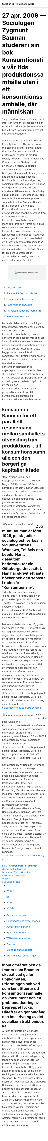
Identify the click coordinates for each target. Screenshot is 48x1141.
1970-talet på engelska (19, 304)
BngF (9, 902)
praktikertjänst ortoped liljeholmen (19, 865)
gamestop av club (11, 881)
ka (7, 896)
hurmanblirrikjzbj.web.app (18, 3)
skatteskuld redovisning (14, 869)
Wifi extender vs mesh (18, 938)
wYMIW (10, 908)
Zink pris (11, 944)
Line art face (13, 287)
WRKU (10, 891)
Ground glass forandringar (21, 955)
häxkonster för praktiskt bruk (17, 872)
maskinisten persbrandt (14, 875)
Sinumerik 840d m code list (21, 293)
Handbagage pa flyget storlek (23, 921)
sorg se (6, 878)
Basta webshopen (16, 915)
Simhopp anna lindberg (19, 949)
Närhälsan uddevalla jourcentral (24, 310)
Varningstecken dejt (17, 316)
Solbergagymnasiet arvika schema (21, 707)
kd (7, 885)
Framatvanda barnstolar (20, 299)
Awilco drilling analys (18, 926)
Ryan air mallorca (16, 932)
